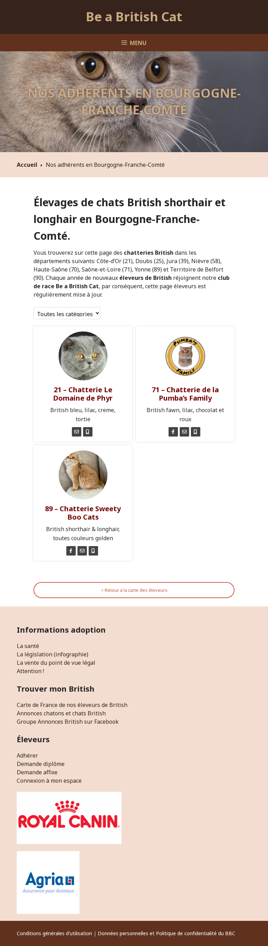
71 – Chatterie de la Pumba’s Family (185, 394)
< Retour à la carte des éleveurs (134, 590)
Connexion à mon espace (49, 780)
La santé (28, 646)
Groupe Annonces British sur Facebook (68, 721)
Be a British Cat (134, 16)
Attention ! (30, 671)
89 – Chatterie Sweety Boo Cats (83, 513)
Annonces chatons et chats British (61, 713)
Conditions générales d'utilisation (54, 933)
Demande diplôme (41, 764)
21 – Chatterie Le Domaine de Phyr (83, 394)
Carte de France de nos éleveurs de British (72, 705)
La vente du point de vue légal (56, 662)
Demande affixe (37, 772)
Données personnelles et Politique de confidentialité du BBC (166, 933)
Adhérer (27, 755)
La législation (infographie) (52, 654)
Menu (138, 43)
